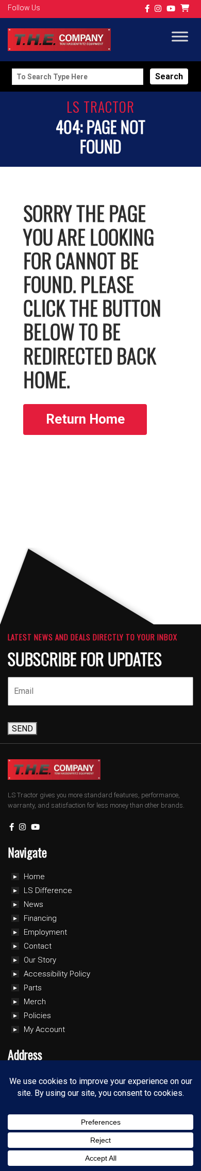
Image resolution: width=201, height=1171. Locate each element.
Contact (38, 946)
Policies (37, 1015)
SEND (22, 728)
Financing (40, 918)
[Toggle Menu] (180, 37)
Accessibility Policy (57, 973)
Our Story (40, 960)
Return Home (85, 419)
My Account (44, 1029)
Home (34, 876)
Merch (35, 1001)
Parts (33, 987)
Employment (45, 932)
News (33, 904)
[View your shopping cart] (186, 9)
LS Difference (48, 890)
